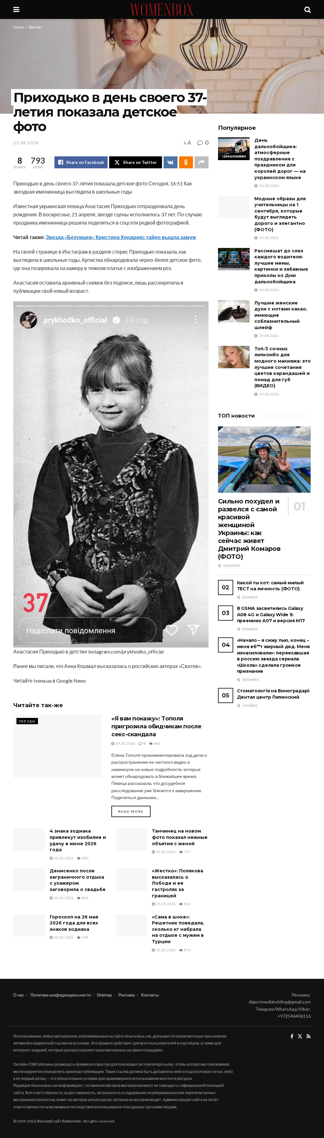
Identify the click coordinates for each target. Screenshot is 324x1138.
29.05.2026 (125, 743)
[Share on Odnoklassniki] (186, 162)
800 (84, 858)
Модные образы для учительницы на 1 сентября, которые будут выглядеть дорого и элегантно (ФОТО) (280, 214)
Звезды (35, 27)
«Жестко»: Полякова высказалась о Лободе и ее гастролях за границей (177, 883)
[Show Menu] (16, 9)
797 (186, 852)
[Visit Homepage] (162, 9)
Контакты (150, 994)
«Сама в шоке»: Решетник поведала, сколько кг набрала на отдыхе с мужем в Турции (178, 929)
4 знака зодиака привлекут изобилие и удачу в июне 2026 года (78, 840)
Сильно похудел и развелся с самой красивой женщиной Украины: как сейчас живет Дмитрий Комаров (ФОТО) (249, 528)
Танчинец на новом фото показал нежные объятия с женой (180, 837)
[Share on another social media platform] (202, 162)
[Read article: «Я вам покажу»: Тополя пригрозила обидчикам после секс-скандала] (57, 746)
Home (18, 27)
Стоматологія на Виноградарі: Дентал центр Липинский (273, 694)
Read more (134, 811)
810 (186, 950)
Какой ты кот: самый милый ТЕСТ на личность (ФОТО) (270, 586)
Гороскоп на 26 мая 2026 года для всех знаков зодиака (74, 923)
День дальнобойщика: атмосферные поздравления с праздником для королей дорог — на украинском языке (280, 158)
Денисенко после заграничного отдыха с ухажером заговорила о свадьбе (78, 880)
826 (186, 904)
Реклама (126, 994)
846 (156, 743)
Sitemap (104, 994)
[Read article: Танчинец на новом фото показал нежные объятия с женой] (131, 839)
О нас (18, 994)
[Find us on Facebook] (291, 1036)
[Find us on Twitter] (299, 1036)
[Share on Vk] (171, 162)
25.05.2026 (165, 904)
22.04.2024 (26, 142)
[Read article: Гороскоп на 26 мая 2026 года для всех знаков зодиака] (29, 925)
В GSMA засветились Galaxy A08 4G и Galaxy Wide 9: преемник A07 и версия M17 (271, 614)
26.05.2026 (63, 858)
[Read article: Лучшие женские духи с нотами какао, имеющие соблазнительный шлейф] (234, 311)
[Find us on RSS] (309, 1036)
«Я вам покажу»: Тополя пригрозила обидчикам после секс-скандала (156, 726)
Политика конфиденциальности (60, 994)
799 (84, 937)
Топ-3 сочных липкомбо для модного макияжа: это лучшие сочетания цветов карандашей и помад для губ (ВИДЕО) (282, 367)
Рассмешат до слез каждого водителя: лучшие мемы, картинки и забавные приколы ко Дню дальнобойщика (281, 266)
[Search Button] (307, 9)
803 (84, 898)
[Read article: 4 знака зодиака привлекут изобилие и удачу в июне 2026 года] (29, 839)
